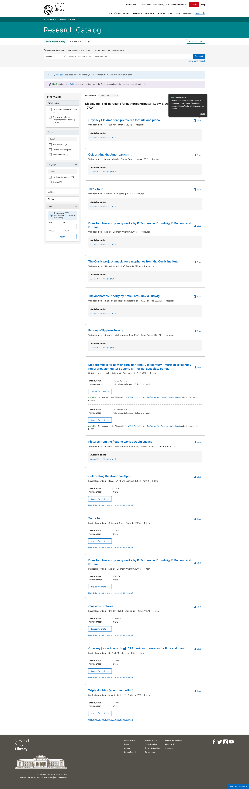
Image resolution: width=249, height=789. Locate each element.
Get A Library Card (161, 4)
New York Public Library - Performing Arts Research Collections (152, 397)
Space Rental (130, 752)
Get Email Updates (179, 4)
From (50, 223)
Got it (202, 113)
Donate (194, 4)
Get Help (187, 13)
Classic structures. (101, 606)
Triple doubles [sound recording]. (111, 690)
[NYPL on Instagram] (225, 742)
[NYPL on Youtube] (231, 742)
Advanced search (196, 61)
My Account (131, 4)
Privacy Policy (151, 740)
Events (161, 13)
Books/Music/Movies (119, 13)
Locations (146, 4)
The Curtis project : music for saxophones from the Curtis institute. (133, 261)
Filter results (53, 97)
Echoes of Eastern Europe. (106, 330)
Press (126, 744)
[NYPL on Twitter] (219, 742)
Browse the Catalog (80, 41)
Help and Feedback (238, 786)
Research (137, 13)
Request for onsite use (100, 391)
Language (169, 748)
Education (150, 13)
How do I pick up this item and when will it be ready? (110, 505)
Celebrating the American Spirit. (110, 476)
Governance (150, 752)
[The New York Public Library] (55, 8)
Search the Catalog (55, 41)
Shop (203, 4)
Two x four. (95, 189)
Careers (127, 748)
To (64, 223)
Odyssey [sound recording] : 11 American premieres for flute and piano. (137, 648)
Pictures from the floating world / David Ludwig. (120, 441)
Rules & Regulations (173, 740)
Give (178, 13)
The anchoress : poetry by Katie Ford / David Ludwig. (124, 296)
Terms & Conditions (153, 748)
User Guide (70, 84)
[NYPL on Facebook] (213, 742)
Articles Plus (61, 75)
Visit (170, 13)
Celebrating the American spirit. (110, 154)
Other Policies (151, 744)
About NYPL (170, 744)
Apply (62, 237)
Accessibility (129, 740)
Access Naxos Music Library (102, 137)
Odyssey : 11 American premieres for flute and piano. (124, 120)
